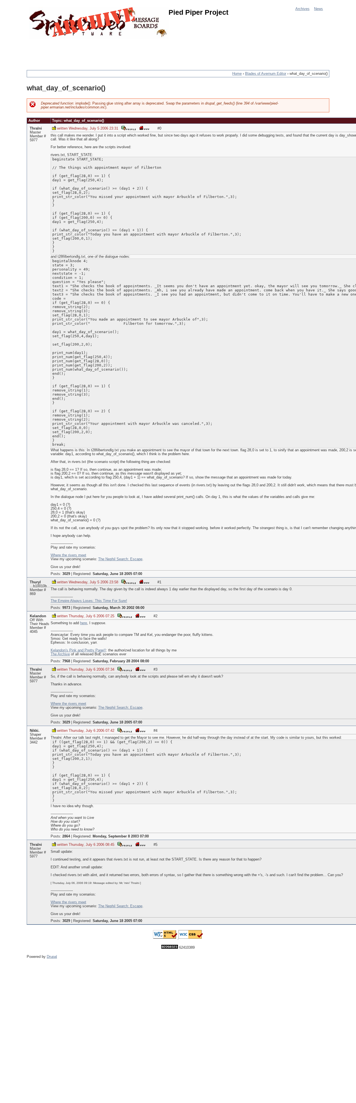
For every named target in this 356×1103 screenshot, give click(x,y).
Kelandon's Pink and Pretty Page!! (78, 650)
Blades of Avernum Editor (265, 74)
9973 (66, 608)
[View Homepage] (144, 128)
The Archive (60, 654)
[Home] (99, 23)
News (318, 9)
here (83, 623)
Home (237, 74)
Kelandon (38, 616)
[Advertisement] (128, 51)
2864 (66, 836)
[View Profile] (128, 128)
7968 (66, 661)
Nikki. (34, 731)
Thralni (36, 128)
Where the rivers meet (68, 555)
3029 (66, 574)
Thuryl (35, 582)
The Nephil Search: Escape (120, 559)
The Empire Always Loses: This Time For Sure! (89, 601)
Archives (302, 9)
